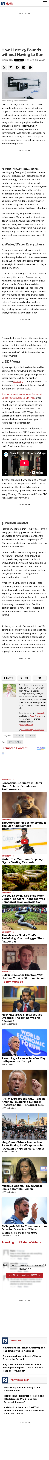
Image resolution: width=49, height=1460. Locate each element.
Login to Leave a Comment (24, 1275)
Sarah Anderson (9, 1024)
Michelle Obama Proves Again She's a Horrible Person (22, 1187)
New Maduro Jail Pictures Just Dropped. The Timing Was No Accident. (22, 1018)
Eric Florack (7, 1065)
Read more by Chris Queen (32, 729)
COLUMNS (18, 736)
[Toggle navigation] (45, 3)
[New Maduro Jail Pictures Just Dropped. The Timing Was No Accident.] (24, 998)
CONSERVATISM (15, 742)
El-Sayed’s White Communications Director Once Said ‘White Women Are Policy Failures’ (24, 1229)
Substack (40, 713)
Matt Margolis (9, 1108)
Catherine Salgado (10, 1236)
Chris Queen (7, 60)
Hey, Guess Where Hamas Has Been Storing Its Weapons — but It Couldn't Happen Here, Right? (23, 1145)
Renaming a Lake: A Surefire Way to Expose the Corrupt (23, 1060)
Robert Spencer (9, 1152)
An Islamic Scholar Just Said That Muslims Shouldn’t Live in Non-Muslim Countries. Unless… (24, 1410)
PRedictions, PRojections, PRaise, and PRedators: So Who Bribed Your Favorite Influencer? (24, 1399)
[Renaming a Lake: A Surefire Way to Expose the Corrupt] (24, 1042)
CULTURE (31, 736)
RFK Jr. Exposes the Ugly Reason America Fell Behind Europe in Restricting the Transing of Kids (23, 1102)
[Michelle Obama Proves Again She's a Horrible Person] (24, 1169)
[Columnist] (10, 690)
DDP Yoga (18, 381)
